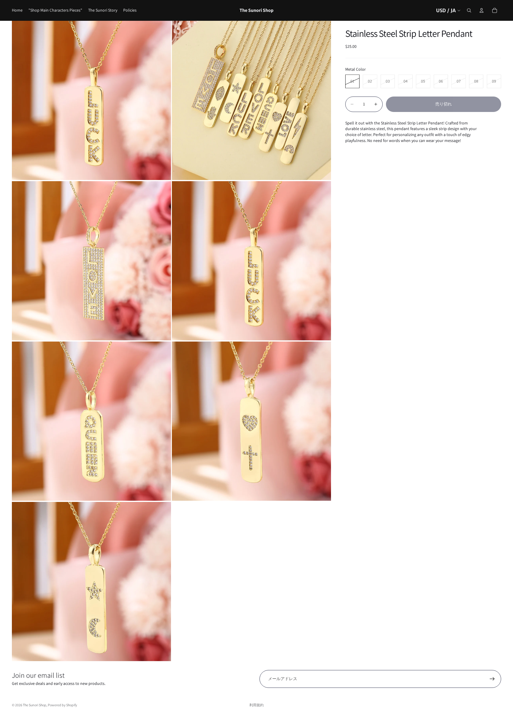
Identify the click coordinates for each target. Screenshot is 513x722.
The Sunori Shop (34, 705)
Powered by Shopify (62, 705)
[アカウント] (481, 10)
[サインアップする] (492, 679)
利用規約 (256, 705)
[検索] (469, 10)
